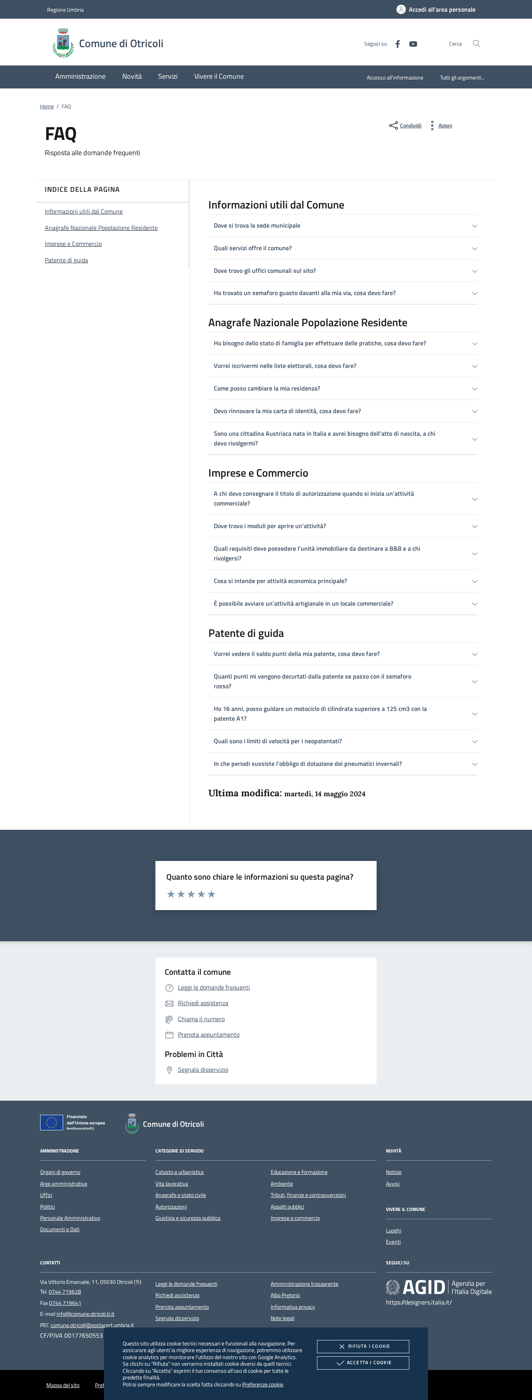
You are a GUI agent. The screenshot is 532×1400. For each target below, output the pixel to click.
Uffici (46, 1195)
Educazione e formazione (299, 1172)
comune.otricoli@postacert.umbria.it (92, 1325)
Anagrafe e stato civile (180, 1195)
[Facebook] (394, 43)
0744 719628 (65, 1291)
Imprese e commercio (295, 1218)
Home (47, 106)
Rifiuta (369, 1346)
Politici (47, 1206)
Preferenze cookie (262, 1384)
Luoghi (393, 1230)
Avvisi (393, 1183)
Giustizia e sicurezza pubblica (187, 1218)
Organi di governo (60, 1172)
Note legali (282, 1318)
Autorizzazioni (171, 1206)
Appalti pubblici (287, 1206)
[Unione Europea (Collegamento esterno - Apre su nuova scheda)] (74, 1124)
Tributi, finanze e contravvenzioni (308, 1195)
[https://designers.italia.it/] (439, 1287)
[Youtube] (410, 43)
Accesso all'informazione (395, 77)
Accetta (369, 1362)
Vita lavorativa (171, 1183)
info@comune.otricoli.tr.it (85, 1314)
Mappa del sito (62, 1385)
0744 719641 (65, 1303)
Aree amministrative (63, 1183)
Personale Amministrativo (70, 1218)
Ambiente (282, 1183)
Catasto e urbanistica (179, 1172)
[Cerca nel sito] (476, 43)
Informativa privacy (293, 1307)
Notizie (394, 1172)
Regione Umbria (65, 9)
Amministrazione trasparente (304, 1284)
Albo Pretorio (285, 1295)
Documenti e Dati (59, 1229)
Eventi (393, 1241)
